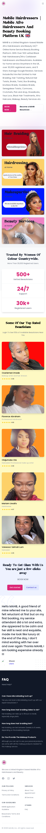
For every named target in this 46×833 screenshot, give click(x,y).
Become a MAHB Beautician (27, 108)
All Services (29, 797)
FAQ (26, 809)
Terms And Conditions (10, 795)
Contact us (31, 587)
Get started (15, 587)
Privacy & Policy (8, 790)
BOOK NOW (7, 108)
